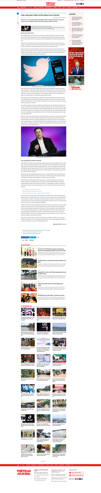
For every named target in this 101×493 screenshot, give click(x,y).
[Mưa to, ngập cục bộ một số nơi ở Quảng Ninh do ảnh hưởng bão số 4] (43, 388)
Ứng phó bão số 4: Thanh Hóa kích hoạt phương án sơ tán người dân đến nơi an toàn (59, 410)
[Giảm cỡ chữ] (18, 25)
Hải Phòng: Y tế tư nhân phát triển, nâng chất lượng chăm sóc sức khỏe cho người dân (43, 365)
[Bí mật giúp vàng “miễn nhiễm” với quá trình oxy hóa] (29, 298)
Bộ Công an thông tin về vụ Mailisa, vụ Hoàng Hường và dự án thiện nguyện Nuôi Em (77, 30)
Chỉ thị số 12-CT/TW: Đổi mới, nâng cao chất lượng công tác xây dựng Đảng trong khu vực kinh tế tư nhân (52, 249)
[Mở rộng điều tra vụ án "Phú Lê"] (28, 433)
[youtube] (79, 4)
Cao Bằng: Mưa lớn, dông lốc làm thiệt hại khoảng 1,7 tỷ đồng (52, 261)
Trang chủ (18, 9)
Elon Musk (31, 240)
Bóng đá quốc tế (48, 7)
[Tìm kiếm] (18, 4)
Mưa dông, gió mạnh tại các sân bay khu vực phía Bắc (58, 425)
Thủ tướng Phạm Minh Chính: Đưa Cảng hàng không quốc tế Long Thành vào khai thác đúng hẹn (77, 42)
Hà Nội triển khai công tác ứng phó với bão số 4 (27, 379)
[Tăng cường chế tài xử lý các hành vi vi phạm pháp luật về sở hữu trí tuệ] (28, 388)
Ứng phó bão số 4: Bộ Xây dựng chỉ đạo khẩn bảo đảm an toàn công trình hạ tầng (59, 455)
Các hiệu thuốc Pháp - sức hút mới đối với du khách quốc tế (27, 348)
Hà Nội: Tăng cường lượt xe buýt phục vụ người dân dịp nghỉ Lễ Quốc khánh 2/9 (43, 440)
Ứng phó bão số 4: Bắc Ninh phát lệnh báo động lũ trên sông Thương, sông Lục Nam (58, 440)
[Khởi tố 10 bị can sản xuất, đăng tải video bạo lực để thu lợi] (43, 448)
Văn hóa (55, 7)
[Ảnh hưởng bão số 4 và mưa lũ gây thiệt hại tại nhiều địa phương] (43, 373)
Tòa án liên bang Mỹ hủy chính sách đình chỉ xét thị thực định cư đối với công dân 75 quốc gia (59, 349)
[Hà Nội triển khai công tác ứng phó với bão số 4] (28, 373)
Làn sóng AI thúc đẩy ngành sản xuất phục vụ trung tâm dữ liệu (43, 333)
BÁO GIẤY (60, 0)
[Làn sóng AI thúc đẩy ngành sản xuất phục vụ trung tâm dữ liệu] (43, 327)
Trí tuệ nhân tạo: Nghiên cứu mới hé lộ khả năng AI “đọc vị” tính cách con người (28, 319)
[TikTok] (83, 0)
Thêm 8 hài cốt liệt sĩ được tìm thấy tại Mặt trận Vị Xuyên (50, 284)
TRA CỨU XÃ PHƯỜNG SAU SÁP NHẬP (69, 0)
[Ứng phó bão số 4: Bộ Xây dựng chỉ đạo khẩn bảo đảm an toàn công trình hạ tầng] (59, 448)
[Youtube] (81, 0)
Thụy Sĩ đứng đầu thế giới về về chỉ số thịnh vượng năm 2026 (59, 333)
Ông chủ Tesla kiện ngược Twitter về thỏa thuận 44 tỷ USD (32, 191)
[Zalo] (83, 4)
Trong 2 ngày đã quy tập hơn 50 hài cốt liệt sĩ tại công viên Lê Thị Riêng (28, 364)
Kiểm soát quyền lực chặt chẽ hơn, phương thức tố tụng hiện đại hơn (59, 318)
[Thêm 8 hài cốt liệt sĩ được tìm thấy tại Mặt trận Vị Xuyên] (29, 286)
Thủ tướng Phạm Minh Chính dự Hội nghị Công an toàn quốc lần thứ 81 (77, 24)
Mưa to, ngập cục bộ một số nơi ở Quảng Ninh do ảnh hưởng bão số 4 (43, 394)
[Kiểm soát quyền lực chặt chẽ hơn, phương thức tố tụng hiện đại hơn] (59, 312)
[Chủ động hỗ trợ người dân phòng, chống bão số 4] (28, 403)
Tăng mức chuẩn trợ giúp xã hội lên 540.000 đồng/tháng (59, 364)
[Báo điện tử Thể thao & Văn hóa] (50, 4)
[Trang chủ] (18, 8)
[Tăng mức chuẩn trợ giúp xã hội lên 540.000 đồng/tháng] (59, 358)
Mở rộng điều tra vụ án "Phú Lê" (27, 439)
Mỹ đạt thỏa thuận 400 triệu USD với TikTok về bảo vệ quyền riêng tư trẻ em (28, 425)
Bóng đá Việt (41, 7)
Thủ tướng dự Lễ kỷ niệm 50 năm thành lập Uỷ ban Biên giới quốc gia (77, 18)
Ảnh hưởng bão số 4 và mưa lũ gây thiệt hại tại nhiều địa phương (43, 379)
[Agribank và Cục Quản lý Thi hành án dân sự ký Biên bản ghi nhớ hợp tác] (59, 388)
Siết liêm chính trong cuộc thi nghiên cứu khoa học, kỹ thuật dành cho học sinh (27, 455)
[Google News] (59, 18)
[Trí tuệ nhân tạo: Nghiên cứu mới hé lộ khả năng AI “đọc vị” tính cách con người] (28, 312)
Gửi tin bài (77, 0)
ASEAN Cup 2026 (23, 7)
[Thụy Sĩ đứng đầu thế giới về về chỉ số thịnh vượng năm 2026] (59, 327)
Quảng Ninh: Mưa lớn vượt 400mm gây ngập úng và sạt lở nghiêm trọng (52, 273)
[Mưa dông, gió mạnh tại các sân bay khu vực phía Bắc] (59, 418)
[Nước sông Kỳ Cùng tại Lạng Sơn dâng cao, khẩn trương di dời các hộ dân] (59, 373)
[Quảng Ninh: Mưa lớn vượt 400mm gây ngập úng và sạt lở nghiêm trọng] (29, 275)
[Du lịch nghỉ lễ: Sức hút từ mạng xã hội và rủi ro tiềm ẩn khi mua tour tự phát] (43, 312)
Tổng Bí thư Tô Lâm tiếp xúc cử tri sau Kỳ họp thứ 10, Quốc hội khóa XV (77, 36)
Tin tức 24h (30, 7)
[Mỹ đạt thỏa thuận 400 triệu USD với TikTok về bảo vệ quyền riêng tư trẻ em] (28, 418)
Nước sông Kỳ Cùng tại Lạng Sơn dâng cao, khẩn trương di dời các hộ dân (58, 380)
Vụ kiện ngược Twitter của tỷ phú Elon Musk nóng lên (41, 26)
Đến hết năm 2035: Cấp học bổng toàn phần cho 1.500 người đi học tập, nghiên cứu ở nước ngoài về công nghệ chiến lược (43, 349)
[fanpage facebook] (77, 4)
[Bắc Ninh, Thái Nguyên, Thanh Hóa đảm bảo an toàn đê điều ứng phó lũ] (43, 403)
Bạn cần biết (75, 7)
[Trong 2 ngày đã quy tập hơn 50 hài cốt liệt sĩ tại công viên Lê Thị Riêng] (28, 358)
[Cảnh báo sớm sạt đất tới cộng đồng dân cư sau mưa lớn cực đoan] (43, 418)
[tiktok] (81, 4)
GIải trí (63, 7)
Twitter (26, 240)
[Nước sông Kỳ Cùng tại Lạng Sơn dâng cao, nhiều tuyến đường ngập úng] (28, 327)
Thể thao (35, 7)
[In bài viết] (18, 19)
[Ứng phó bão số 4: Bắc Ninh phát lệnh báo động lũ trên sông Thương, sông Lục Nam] (59, 433)
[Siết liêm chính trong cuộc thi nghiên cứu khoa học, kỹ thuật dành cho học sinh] (28, 448)
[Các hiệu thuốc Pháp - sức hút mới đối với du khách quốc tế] (28, 342)
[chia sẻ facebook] (18, 16)
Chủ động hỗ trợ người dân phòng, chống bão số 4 (27, 409)
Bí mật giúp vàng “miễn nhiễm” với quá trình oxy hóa (51, 295)
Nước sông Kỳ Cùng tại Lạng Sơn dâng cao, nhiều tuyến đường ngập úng (27, 334)
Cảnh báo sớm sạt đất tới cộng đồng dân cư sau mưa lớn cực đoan (43, 425)
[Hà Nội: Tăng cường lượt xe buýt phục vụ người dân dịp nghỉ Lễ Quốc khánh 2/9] (43, 433)
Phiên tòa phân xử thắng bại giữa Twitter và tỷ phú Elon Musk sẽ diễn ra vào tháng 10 (36, 193)
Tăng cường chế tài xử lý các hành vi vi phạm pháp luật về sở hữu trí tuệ (27, 395)
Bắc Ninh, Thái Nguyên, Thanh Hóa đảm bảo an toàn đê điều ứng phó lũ (43, 410)
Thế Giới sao (69, 7)
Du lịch (59, 7)
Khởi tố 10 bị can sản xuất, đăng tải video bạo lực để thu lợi (43, 455)
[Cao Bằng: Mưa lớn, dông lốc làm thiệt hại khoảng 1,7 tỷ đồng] (29, 263)
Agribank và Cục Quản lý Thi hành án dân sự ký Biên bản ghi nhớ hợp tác (59, 395)
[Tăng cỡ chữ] (18, 21)
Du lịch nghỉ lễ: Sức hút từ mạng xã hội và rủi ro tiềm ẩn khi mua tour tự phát (43, 319)
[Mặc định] (17, 23)
